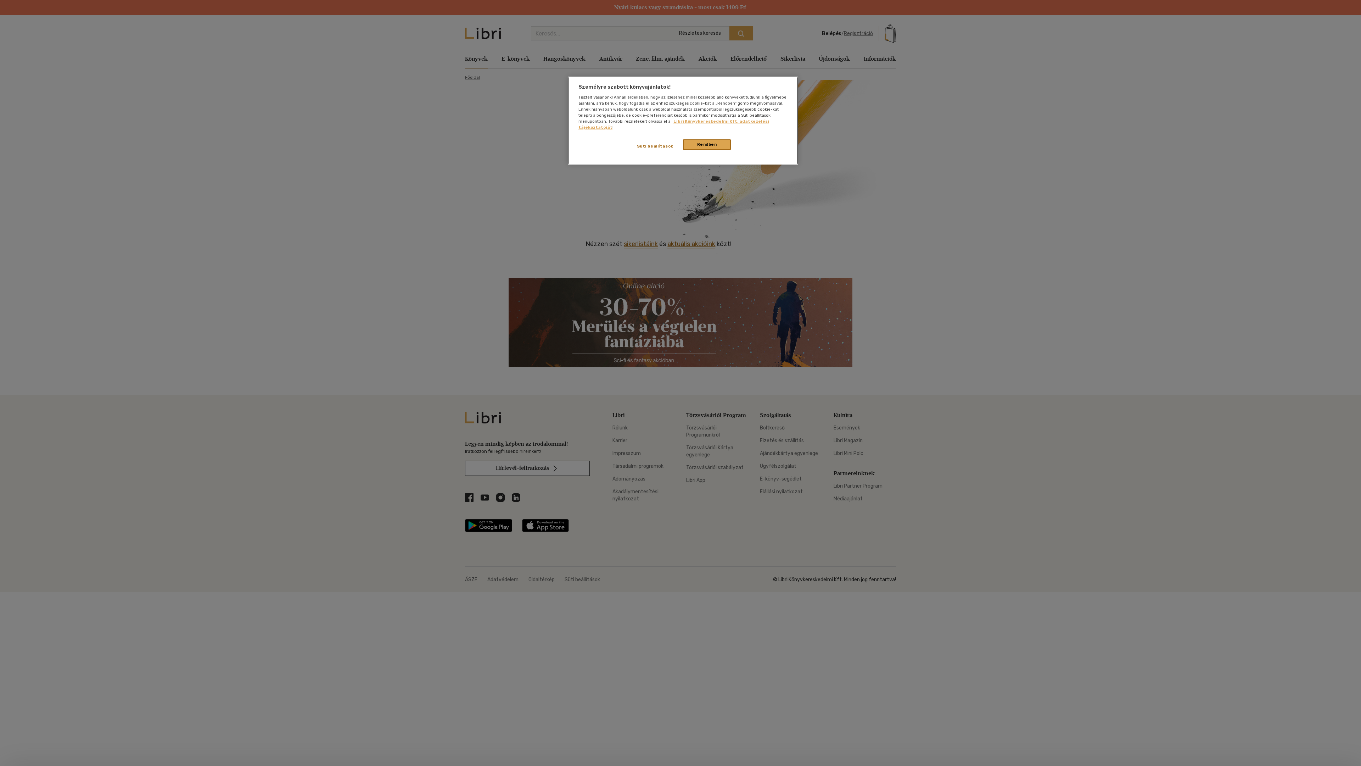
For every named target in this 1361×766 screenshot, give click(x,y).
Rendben (707, 144)
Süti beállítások (655, 146)
